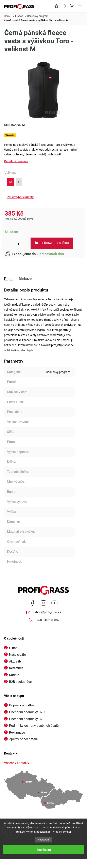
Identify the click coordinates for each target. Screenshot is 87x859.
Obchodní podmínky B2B (27, 719)
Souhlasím (43, 850)
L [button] (19, 182)
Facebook (33, 603)
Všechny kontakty (16, 763)
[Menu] (80, 6)
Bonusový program (58, 372)
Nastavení (44, 839)
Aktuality (15, 661)
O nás (13, 648)
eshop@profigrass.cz (47, 612)
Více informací (62, 831)
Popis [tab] (8, 279)
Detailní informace (16, 161)
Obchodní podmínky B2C (27, 712)
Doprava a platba (21, 705)
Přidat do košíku (55, 243)
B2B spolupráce (20, 682)
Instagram (43, 603)
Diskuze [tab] (25, 279)
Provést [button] (20, 197)
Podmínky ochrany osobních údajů (34, 726)
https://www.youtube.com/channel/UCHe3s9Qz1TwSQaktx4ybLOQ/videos (54, 603)
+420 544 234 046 (47, 620)
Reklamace (17, 732)
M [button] (10, 182)
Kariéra (14, 675)
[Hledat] (65, 6)
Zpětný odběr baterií (23, 739)
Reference (16, 668)
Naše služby (18, 654)
